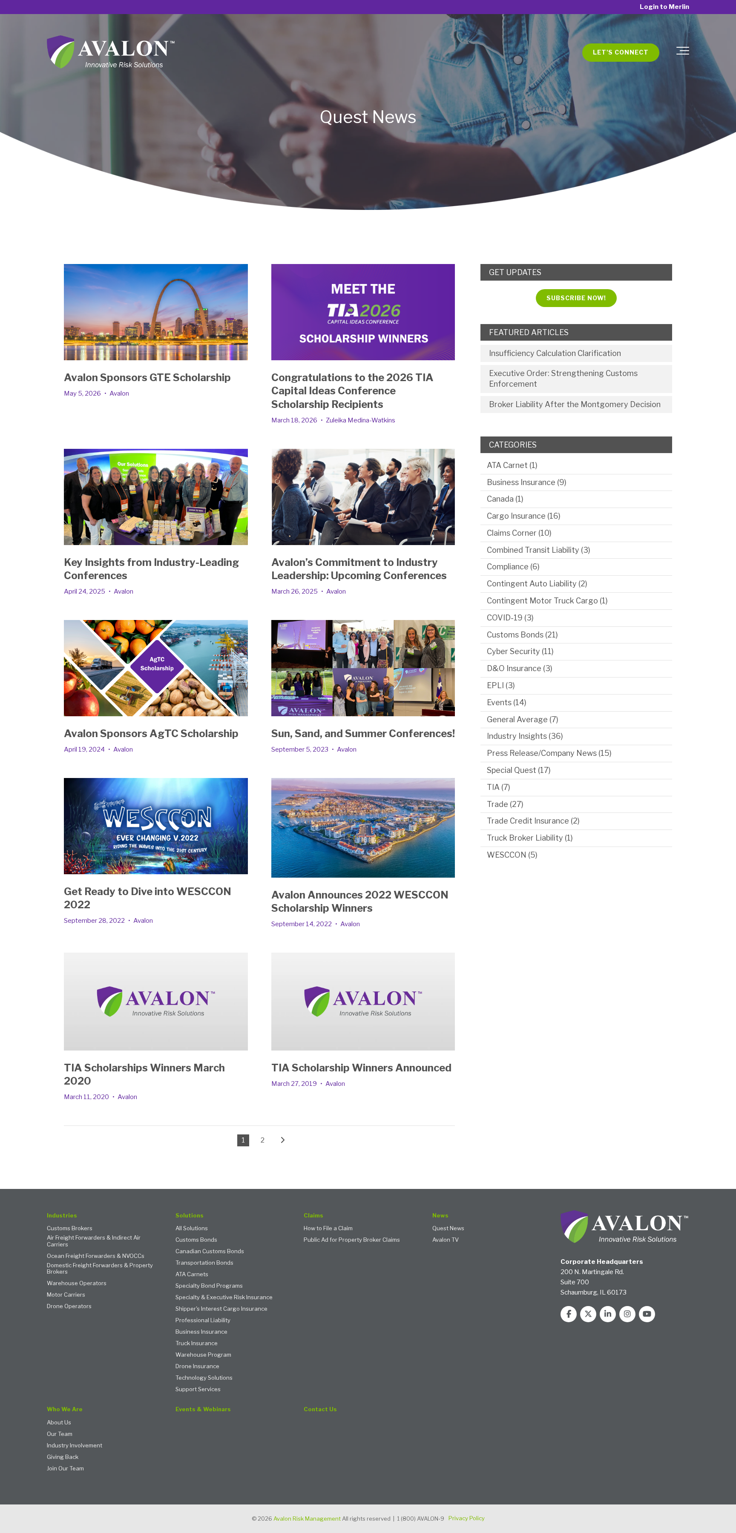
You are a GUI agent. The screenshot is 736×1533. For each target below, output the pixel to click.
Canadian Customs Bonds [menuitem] (209, 1251)
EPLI (501, 685)
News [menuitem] (440, 1215)
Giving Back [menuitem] (62, 1457)
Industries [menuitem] (62, 1215)
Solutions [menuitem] (189, 1215)
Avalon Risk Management (307, 1518)
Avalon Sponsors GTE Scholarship (147, 377)
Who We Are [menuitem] (65, 1409)
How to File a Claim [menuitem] (328, 1228)
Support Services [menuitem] (198, 1389)
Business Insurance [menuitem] (201, 1332)
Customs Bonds (522, 634)
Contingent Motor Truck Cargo (547, 600)
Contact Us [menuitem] (320, 1409)
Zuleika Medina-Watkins (360, 420)
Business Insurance (526, 482)
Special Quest (519, 770)
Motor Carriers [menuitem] (66, 1295)
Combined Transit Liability (538, 549)
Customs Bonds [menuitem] (196, 1240)
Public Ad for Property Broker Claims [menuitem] (352, 1240)
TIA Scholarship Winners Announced (361, 1068)
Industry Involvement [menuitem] (74, 1445)
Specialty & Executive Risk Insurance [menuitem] (224, 1297)
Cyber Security (520, 651)
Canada (505, 498)
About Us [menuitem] (59, 1422)
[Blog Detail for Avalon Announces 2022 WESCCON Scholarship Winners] (363, 828)
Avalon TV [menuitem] (445, 1240)
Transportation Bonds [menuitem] (204, 1263)
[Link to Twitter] (588, 1314)
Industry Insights (525, 736)
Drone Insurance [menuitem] (197, 1366)
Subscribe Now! (576, 297)
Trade (505, 804)
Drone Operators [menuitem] (69, 1306)
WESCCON (512, 854)
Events (506, 702)
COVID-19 (510, 617)
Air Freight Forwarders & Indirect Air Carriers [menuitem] (94, 1241)
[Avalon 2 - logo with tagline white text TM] (111, 52)
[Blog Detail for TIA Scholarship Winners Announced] (363, 1001)
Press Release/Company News (549, 753)
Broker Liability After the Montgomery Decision (575, 404)
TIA (498, 787)
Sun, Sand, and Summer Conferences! (363, 733)
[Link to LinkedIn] (608, 1314)
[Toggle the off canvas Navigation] (682, 52)
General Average (522, 719)
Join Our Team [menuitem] (65, 1468)
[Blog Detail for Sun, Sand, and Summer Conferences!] (363, 668)
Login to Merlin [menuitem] (664, 7)
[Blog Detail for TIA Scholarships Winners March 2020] (156, 1001)
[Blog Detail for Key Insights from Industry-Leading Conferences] (156, 497)
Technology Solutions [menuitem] (204, 1378)
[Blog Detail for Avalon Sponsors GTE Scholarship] (156, 312)
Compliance (513, 566)
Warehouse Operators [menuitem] (76, 1283)
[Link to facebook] (569, 1314)
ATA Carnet (512, 465)
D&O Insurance (519, 668)
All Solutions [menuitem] (191, 1228)
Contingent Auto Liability (537, 583)
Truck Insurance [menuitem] (196, 1343)
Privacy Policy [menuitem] (466, 1518)
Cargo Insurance (524, 515)
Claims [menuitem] (313, 1215)
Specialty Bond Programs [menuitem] (209, 1286)
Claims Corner (519, 532)
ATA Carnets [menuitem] (191, 1274)
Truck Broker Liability (530, 837)
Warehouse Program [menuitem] (203, 1355)
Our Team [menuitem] (59, 1434)
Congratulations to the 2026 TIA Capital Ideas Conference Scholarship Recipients (352, 390)
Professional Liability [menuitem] (202, 1320)
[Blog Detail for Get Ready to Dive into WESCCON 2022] (156, 826)
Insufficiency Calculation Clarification (555, 353)
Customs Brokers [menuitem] (69, 1228)
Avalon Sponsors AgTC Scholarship (151, 733)
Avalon (119, 393)
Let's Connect (621, 52)
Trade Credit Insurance (533, 820)
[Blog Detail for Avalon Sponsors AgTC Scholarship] (156, 668)
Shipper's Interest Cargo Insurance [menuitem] (221, 1309)
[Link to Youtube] (647, 1314)
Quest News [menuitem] (448, 1228)
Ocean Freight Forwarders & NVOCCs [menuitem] (95, 1256)
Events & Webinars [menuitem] (203, 1409)
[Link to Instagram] (627, 1314)
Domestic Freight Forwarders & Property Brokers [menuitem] (100, 1268)
